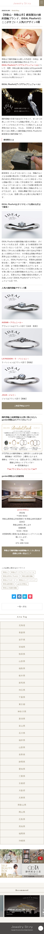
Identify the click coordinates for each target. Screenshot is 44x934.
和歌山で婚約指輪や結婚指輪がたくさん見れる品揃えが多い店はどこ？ (22, 551)
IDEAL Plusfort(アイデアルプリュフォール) (20, 65)
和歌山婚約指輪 (27, 576)
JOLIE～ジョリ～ (9, 395)
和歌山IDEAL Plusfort (10, 576)
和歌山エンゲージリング (27, 580)
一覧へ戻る (22, 606)
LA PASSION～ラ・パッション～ (15, 359)
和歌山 (5, 572)
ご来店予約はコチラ (22, 406)
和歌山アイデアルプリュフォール (22, 572)
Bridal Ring (15, 10)
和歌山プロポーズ (9, 580)
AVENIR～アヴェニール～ (12, 322)
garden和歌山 (23, 510)
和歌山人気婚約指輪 (10, 588)
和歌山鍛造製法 (8, 584)
